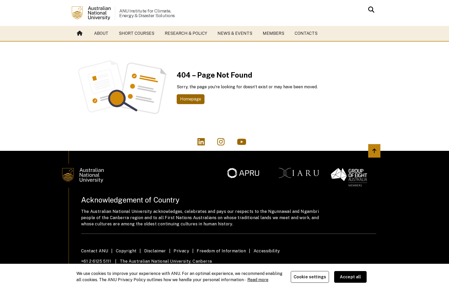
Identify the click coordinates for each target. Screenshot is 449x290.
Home (80, 33)
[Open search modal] (370, 9)
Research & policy (186, 33)
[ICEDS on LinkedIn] (204, 143)
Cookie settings (310, 276)
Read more (257, 279)
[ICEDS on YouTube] (244, 143)
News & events (234, 33)
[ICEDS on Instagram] (224, 143)
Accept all (350, 276)
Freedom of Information (221, 250)
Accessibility (267, 250)
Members (273, 33)
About (101, 33)
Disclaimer (155, 250)
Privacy (181, 250)
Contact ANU (94, 250)
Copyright (126, 250)
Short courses (136, 33)
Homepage (190, 99)
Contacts (306, 33)
